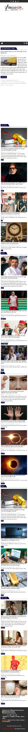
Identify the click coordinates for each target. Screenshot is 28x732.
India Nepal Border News (13, 80)
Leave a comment (9, 85)
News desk (14, 55)
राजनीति (2, 287)
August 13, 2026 (5, 424)
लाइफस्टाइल (3, 627)
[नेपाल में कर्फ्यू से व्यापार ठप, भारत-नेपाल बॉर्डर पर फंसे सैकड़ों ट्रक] (9, 57)
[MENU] (27, 43)
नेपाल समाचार (19, 83)
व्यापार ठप (2, 85)
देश (1, 220)
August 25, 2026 (5, 567)
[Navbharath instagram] (9, 713)
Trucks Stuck (10, 83)
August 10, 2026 (5, 674)
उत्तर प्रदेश (3, 80)
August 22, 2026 (5, 365)
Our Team (16, 720)
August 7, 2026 (5, 478)
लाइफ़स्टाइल (5, 716)
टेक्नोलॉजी (12, 716)
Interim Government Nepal (14, 81)
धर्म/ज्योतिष (2, 402)
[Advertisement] (14, 27)
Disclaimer (7, 721)
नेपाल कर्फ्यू (15, 83)
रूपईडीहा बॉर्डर (24, 83)
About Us (10, 720)
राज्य (13, 715)
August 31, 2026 (5, 152)
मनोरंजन (2, 190)
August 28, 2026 (5, 280)
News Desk (12, 152)
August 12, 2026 (5, 448)
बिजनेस (2, 159)
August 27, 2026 (5, 314)
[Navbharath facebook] (17, 710)
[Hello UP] (2, 43)
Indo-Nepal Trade (4, 81)
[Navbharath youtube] (8, 711)
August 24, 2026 (5, 339)
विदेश (2, 250)
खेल (16, 715)
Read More (3, 77)
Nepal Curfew (22, 81)
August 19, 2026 (5, 394)
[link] (20, 728)
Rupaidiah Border (4, 83)
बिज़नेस (4, 718)
